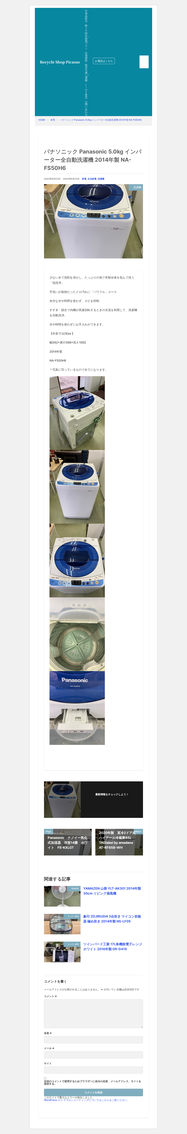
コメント (50, 996)
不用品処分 (86, 16)
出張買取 (86, 56)
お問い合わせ (86, 108)
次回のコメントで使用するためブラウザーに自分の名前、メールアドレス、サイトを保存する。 (92, 1082)
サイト (48, 1063)
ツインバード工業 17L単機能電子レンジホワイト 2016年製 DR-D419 (112, 946)
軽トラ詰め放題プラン (86, 37)
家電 (53, 119)
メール (49, 1048)
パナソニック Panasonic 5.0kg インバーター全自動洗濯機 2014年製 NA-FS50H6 (101, 119)
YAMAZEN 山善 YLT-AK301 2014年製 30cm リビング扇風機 (112, 891)
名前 (48, 1033)
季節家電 (75, 888)
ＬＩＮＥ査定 (86, 91)
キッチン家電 (73, 916)
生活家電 (92, 178)
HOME (42, 119)
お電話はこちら (104, 60)
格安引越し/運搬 (86, 72)
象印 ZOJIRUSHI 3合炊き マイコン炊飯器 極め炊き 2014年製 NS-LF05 (112, 918)
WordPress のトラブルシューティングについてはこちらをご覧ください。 (87, 1100)
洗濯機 (101, 178)
